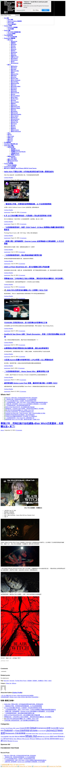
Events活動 (55, 728)
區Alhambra (14, 66)
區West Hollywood (16, 131)
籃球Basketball (11, 156)
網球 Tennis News (12, 159)
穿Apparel (32, 738)
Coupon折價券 (25, 728)
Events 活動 (7, 30)
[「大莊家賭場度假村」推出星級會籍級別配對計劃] (17, 405)
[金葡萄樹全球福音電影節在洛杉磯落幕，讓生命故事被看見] (19, 414)
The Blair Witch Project (21, 680)
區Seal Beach (14, 120)
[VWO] (23, 10)
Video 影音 (11, 736)
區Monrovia (14, 105)
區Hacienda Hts (15, 92)
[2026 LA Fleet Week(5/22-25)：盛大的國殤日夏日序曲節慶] (19, 407)
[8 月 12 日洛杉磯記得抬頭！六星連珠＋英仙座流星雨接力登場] (20, 400)
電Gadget (10, 741)
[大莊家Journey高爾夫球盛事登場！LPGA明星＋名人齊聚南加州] (20, 416)
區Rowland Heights (16, 114)
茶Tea (9, 133)
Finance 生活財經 (8, 163)
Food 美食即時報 (8, 35)
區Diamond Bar (15, 83)
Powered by (19, 10)
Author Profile (17, 692)
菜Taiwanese (14, 60)
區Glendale (14, 91)
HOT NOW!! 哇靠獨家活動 (14, 32)
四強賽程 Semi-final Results (18, 151)
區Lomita (13, 100)
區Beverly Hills (15, 70)
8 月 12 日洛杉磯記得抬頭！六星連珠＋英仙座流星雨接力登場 (27, 216)
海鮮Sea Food (14, 57)
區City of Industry (15, 80)
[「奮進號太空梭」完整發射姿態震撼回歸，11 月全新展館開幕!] (20, 399)
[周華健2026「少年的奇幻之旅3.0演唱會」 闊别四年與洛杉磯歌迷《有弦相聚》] (24, 408)
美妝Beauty (39, 738)
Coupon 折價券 (8, 25)
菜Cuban (13, 46)
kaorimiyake (7, 180)
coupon (17, 728)
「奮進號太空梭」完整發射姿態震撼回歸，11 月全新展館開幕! (28, 204)
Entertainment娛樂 (43, 728)
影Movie (14, 683)
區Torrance (14, 123)
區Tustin (13, 125)
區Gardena (14, 89)
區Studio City (14, 122)
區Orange (13, 109)
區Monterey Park (15, 106)
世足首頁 (13, 148)
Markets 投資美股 (12, 165)
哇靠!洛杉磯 (5, 764)
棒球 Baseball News (13, 160)
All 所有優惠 (11, 29)
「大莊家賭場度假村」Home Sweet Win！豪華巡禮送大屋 (26, 371)
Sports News (35, 733)
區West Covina (15, 130)
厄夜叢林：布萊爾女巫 (38, 680)
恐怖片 (46, 680)
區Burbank (14, 75)
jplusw (2, 430)
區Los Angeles (15, 102)
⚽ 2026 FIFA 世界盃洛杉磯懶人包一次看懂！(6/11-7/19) (26, 290)
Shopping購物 (29, 733)
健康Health (40, 736)
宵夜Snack (10, 137)
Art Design (3, 728)
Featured (8, 730)
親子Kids (47, 738)
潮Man (15, 738)
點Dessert (10, 140)
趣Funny (4, 741)
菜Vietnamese (14, 63)
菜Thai (12, 61)
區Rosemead (14, 112)
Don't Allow (36, 10)
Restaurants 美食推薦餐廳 (15, 733)
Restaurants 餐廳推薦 (9, 38)
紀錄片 (50, 680)
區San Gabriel (14, 116)
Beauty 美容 (12, 728)
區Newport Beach (15, 108)
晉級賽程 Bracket (15, 150)
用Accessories (25, 738)
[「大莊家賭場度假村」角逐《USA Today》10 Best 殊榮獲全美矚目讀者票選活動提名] (26, 402)
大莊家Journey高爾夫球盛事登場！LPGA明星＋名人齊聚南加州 (28, 360)
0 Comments (23, 180)
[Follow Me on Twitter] (25, 766)
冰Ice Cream (11, 136)
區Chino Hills (14, 78)
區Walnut (13, 128)
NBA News (13, 157)
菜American (14, 41)
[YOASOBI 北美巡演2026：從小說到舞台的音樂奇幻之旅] (19, 411)
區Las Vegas (14, 97)
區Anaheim (14, 67)
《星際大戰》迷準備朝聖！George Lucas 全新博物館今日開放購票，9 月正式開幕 (29, 711)
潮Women (19, 738)
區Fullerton (14, 88)
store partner (50, 733)
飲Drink (10, 134)
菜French (13, 47)
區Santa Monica (15, 119)
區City (9, 64)
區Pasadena (14, 111)
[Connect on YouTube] (54, 766)
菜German (13, 49)
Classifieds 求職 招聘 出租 (11, 144)
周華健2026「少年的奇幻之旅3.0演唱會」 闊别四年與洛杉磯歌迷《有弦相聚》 (34, 278)
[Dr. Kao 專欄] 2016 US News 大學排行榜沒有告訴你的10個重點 (18, 695)
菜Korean (13, 53)
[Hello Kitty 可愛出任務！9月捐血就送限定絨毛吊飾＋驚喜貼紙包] (20, 397)
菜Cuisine (10, 39)
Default (33, 728)
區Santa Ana (14, 117)
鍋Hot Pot (10, 139)
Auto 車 (7, 728)
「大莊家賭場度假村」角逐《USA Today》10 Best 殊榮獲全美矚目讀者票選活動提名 (30, 709)
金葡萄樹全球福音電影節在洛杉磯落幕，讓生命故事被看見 (26, 348)
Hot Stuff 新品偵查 (12, 36)
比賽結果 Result (15, 153)
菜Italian (13, 50)
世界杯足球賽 (11, 147)
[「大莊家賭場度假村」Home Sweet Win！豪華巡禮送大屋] (19, 418)
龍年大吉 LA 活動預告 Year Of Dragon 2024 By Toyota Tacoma (20, 168)
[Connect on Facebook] (39, 766)
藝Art (43, 738)
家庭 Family (53, 736)
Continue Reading (8, 177)
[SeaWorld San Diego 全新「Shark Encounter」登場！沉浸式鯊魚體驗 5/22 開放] (24, 413)
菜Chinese (13, 44)
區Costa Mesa (14, 81)
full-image (12, 680)
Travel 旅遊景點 (5, 736)
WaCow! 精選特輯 (20, 736)
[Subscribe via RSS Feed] (9, 766)
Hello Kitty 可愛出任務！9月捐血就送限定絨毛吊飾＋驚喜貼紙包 (29, 172)
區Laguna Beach (15, 95)
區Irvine (13, 94)
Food (14, 730)
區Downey (13, 84)
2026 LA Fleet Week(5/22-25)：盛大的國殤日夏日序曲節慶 (27, 267)
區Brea (13, 72)
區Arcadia (13, 69)
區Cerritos (13, 77)
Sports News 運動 (8, 145)
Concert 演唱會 (11, 33)
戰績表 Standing (15, 154)
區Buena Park (14, 74)
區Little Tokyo (14, 98)
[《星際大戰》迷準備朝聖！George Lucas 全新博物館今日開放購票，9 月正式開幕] (25, 404)
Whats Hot (8, 683)
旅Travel (6, 739)
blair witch (6, 680)
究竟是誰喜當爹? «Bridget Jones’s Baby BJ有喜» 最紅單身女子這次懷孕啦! (19, 697)
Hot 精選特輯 (7, 142)
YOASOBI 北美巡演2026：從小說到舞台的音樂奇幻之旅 (25, 322)
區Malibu (13, 103)
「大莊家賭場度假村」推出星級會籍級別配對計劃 (23, 255)
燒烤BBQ (13, 43)
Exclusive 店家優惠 (13, 27)
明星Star (11, 738)
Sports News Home (43, 733)
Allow (45, 10)
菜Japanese (14, 52)
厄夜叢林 (29, 680)
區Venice (13, 126)
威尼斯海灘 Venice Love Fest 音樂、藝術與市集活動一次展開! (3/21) (30, 383)
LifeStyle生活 (51, 730)
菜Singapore (14, 58)
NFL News (10, 162)
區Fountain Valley (15, 86)
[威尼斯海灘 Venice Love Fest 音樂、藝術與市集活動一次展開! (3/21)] (22, 419)
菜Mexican (13, 55)
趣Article (62, 738)
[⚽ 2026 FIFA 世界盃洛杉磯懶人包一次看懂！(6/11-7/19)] (19, 410)
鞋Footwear (15, 740)
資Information (54, 739)
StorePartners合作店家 (10, 166)
